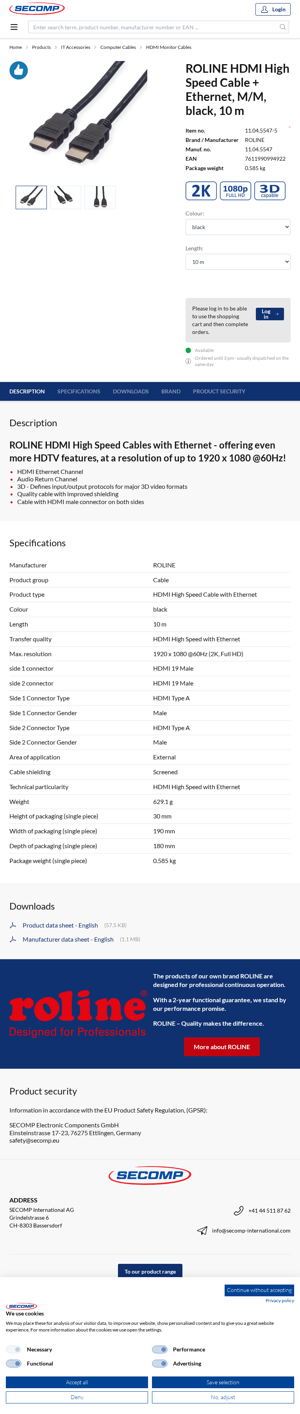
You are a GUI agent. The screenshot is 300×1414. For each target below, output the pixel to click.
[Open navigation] (14, 27)
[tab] (31, 198)
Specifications (78, 391)
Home (15, 47)
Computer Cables (118, 47)
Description (27, 391)
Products (41, 47)
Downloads (131, 391)
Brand (170, 391)
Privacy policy (280, 1300)
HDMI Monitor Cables (168, 47)
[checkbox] (13, 1349)
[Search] (283, 27)
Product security (219, 391)
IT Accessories (75, 47)
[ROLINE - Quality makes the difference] (78, 1014)
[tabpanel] (88, 120)
